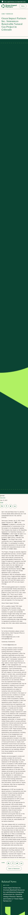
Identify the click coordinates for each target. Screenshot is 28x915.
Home (3, 13)
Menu (22, 6)
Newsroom (9, 13)
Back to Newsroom (14, 871)
